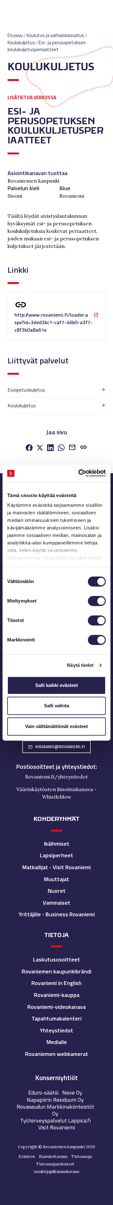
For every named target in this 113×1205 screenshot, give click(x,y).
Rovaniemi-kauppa (56, 995)
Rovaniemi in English (56, 983)
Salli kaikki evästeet (56, 685)
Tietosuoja (81, 1156)
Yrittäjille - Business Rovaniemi (57, 914)
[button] (83, 448)
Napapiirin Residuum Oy (55, 1099)
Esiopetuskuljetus (26, 390)
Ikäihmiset (56, 843)
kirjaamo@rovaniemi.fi (56, 746)
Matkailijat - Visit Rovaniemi (56, 867)
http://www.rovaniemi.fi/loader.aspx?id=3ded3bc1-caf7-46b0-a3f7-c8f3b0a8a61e (53, 322)
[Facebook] (29, 448)
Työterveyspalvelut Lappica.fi (55, 1120)
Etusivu (15, 35)
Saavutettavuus (53, 1156)
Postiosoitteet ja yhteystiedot (56, 766)
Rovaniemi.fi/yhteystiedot (56, 777)
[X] (39, 448)
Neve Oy (72, 1092)
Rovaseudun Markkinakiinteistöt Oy (55, 1110)
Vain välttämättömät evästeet (56, 726)
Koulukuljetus (22, 405)
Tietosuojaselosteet (55, 1164)
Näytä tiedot (80, 665)
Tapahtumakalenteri (56, 1018)
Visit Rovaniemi (56, 1127)
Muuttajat (56, 879)
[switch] (97, 601)
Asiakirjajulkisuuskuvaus (56, 1171)
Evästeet (27, 1156)
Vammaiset (56, 902)
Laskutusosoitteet (56, 959)
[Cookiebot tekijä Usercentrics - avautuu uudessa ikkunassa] (80, 473)
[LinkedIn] (50, 448)
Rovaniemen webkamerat (56, 1054)
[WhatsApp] (61, 448)
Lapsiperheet (56, 855)
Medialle (56, 1042)
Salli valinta (56, 705)
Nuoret (57, 890)
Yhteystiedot (56, 1030)
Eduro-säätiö (43, 1092)
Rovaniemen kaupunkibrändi (56, 971)
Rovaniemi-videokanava (56, 1007)
